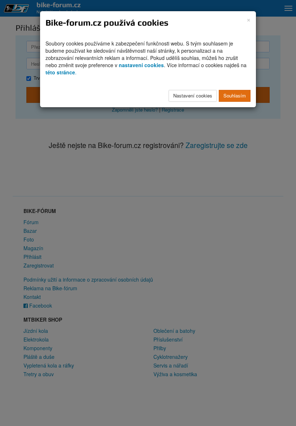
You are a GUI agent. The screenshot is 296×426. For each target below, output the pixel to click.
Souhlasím (234, 95)
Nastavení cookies (192, 95)
